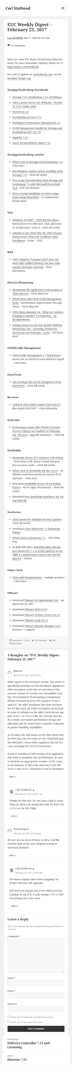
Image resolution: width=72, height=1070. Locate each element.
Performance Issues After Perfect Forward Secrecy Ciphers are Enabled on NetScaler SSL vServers (36, 431)
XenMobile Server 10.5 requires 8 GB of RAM (37, 457)
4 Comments (18, 45)
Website (12, 1004)
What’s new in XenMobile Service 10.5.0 (35, 470)
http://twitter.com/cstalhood (23, 66)
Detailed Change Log (19, 78)
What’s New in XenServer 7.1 (29, 537)
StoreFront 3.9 (20, 111)
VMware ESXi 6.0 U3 (35, 609)
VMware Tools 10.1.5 (36, 620)
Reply (12, 776)
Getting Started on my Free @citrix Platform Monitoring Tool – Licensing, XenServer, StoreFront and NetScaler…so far (37, 328)
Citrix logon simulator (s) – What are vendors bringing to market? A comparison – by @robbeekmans (37, 315)
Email (12, 991)
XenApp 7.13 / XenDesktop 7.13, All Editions (37, 97)
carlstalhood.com (42, 74)
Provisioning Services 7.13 (27, 117)
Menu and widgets (63, 11)
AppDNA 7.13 (20, 137)
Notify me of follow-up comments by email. (31, 1017)
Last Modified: (15, 37)
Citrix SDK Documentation (27, 577)
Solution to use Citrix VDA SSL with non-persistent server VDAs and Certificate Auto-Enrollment (37, 236)
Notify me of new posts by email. (26, 1022)
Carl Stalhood (18, 8)
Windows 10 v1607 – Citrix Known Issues (35, 220)
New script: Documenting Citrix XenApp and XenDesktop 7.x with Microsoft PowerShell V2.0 (37, 184)
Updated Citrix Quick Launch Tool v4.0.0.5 (36, 404)
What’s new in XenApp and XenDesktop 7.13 (37, 161)
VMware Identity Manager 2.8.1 (42, 625)
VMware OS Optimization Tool (41, 600)
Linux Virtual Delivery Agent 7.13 (31, 142)
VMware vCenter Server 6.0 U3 (42, 614)
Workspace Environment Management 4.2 (36, 122)
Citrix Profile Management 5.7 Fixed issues (36, 355)
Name (12, 978)
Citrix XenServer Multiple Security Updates (36, 519)
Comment (14, 936)
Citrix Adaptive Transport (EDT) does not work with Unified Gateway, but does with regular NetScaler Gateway (36, 263)
